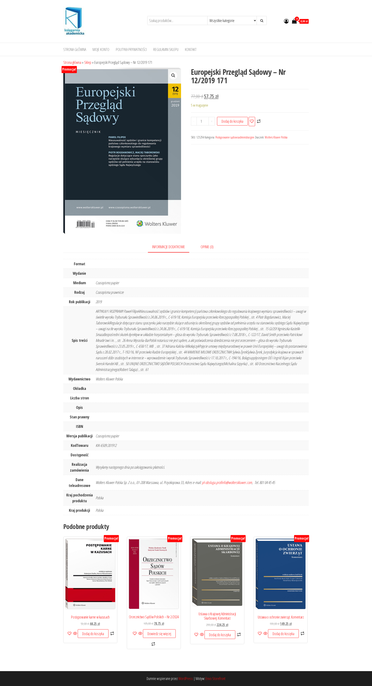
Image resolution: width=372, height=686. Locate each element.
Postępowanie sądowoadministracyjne (234, 137)
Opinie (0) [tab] (207, 246)
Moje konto (101, 49)
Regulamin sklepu (165, 49)
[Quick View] (75, 633)
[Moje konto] (286, 21)
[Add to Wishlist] (252, 121)
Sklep (87, 62)
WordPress (185, 678)
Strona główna (74, 49)
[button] (173, 75)
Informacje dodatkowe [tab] (168, 246)
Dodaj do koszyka (232, 121)
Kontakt (191, 49)
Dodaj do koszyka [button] (93, 633)
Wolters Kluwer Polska (276, 137)
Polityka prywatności (131, 49)
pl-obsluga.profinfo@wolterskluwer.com (227, 482)
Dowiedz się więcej (159, 633)
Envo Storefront (215, 678)
